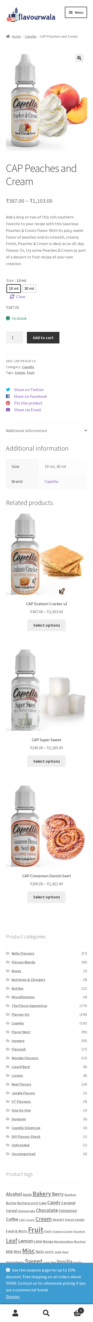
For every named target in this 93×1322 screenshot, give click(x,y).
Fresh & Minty (16, 1231)
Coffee (12, 1219)
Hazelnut (79, 1231)
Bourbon (70, 1195)
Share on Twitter (29, 389)
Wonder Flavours (25, 1058)
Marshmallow (63, 1241)
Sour (65, 1252)
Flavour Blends (23, 962)
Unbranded (20, 1145)
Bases (16, 971)
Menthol (80, 1241)
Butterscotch (27, 1203)
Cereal (11, 1210)
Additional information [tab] (26, 430)
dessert (58, 1219)
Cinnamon (68, 1210)
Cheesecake (26, 1211)
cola (22, 1220)
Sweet (34, 1261)
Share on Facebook (30, 396)
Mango (48, 1241)
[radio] (13, 288)
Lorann (17, 1075)
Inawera (18, 1040)
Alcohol (14, 1194)
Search (46, 1313)
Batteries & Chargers (28, 979)
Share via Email (27, 409)
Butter (11, 1203)
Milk (9, 1251)
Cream (20, 372)
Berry (58, 1194)
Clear (21, 296)
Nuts (40, 1251)
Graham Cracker (63, 1231)
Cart (72, 1308)
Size (10, 280)
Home (16, 36)
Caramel (68, 1202)
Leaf (11, 1240)
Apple (27, 1194)
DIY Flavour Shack (26, 1136)
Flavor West (21, 1032)
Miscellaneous (23, 997)
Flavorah (19, 1049)
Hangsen (19, 1119)
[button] (79, 58)
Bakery (42, 1193)
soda (58, 1252)
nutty (49, 1252)
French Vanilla (74, 1220)
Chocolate (47, 1210)
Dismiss (13, 1296)
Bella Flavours (23, 953)
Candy (53, 1202)
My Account (15, 1313)
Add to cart (43, 337)
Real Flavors (21, 1084)
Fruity (48, 1231)
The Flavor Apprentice (29, 1005)
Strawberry (15, 1262)
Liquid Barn (21, 1066)
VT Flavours (21, 1101)
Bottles (18, 988)
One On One (21, 1110)
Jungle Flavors (23, 1093)
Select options (46, 625)
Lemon (25, 1241)
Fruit (31, 372)
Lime (38, 1241)
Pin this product (28, 403)
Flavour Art (20, 1014)
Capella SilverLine (26, 1127)
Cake (43, 1203)
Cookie (30, 1220)
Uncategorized (23, 1153)
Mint (17, 1251)
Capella (30, 36)
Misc (28, 1251)
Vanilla (65, 1261)
